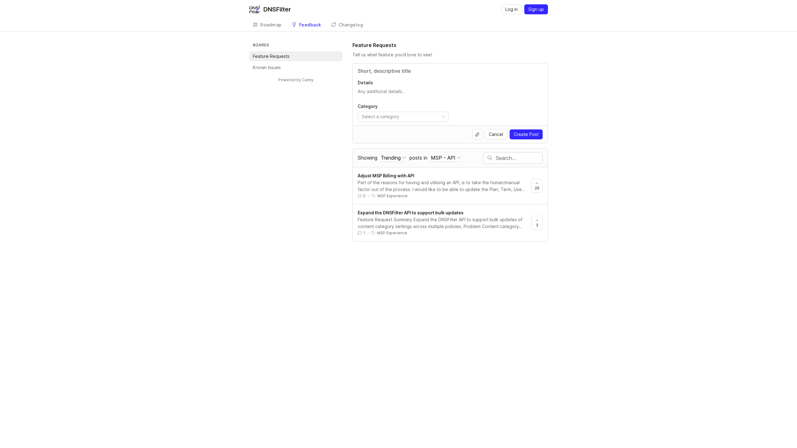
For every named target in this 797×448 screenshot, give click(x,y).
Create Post (526, 134)
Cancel (496, 134)
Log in (511, 9)
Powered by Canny (296, 79)
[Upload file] (477, 134)
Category (368, 106)
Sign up (536, 9)
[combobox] (403, 117)
